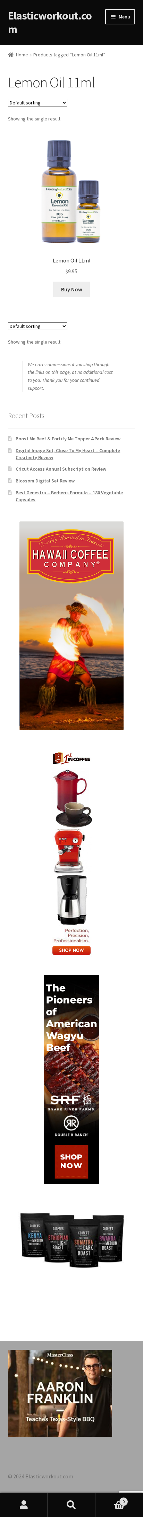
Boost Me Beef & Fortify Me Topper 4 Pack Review (68, 438)
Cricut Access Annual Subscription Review (61, 469)
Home (22, 55)
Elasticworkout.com (50, 22)
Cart (110, 1499)
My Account (24, 1505)
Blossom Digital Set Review (45, 481)
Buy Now (71, 289)
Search (71, 1505)
